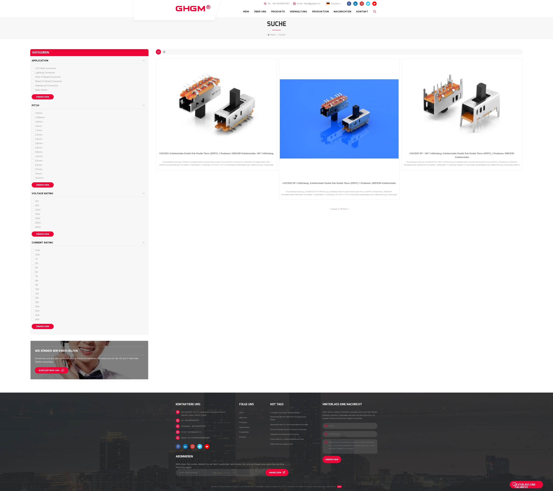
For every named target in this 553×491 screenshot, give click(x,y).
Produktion (320, 11)
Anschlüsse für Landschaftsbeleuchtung (287, 439)
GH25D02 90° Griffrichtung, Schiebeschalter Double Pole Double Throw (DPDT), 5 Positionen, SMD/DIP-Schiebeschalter (339, 183)
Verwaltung (298, 11)
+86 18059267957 (281, 3)
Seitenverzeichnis (273, 486)
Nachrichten (342, 11)
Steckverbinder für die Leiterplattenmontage (289, 424)
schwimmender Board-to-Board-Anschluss (288, 429)
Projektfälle (244, 432)
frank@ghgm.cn (312, 3)
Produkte (278, 11)
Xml (284, 486)
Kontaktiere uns (49, 370)
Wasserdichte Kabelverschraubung (284, 434)
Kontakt (362, 11)
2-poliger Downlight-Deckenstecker (285, 412)
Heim (246, 11)
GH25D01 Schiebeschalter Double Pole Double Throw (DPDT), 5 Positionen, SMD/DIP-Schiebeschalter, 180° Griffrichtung (216, 153)
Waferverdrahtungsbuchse (281, 444)
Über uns (260, 11)
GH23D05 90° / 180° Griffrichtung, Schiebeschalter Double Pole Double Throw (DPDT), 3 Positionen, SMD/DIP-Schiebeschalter (462, 155)
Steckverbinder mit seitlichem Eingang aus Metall (288, 418)
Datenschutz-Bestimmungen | (312, 486)
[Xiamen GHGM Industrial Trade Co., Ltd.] (193, 8)
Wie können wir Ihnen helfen (56, 351)
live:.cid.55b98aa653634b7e (199, 438)
